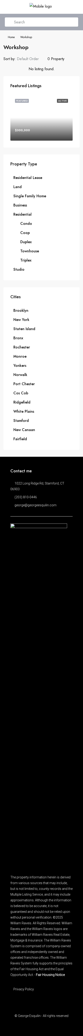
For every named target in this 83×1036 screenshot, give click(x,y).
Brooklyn (20, 310)
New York (21, 319)
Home (11, 37)
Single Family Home (29, 196)
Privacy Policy (23, 989)
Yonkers (19, 365)
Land (17, 186)
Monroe (20, 356)
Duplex (26, 242)
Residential (22, 214)
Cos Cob (20, 393)
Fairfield (20, 439)
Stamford (21, 420)
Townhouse (29, 251)
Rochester (21, 347)
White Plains (23, 411)
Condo (26, 223)
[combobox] (31, 59)
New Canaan (24, 429)
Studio (18, 269)
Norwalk (20, 374)
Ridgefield (21, 402)
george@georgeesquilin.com (35, 505)
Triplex (25, 260)
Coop (25, 232)
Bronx (18, 338)
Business (20, 205)
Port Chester (24, 384)
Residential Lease (27, 177)
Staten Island (24, 328)
